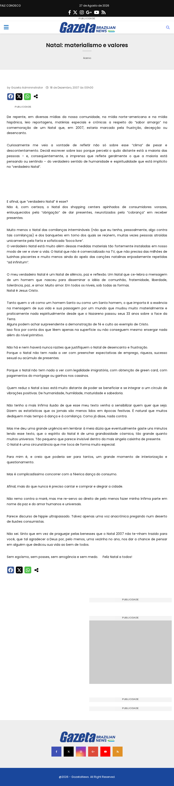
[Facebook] (69, 12)
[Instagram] (82, 12)
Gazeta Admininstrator (27, 87)
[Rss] (104, 12)
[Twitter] (75, 12)
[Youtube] (96, 12)
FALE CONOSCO (10, 5)
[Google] (89, 12)
